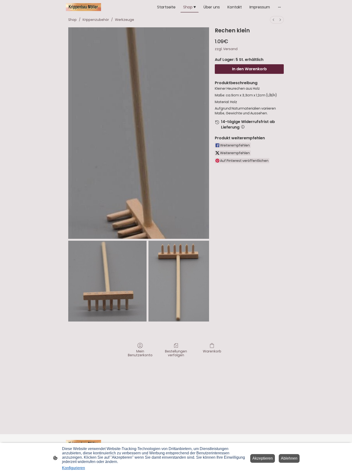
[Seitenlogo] (83, 7)
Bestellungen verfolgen (176, 353)
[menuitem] (273, 19)
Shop (72, 19)
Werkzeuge (124, 19)
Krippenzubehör (96, 19)
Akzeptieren (262, 458)
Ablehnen (289, 458)
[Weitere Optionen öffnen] (279, 7)
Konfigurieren (73, 468)
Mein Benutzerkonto (140, 353)
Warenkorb (212, 351)
